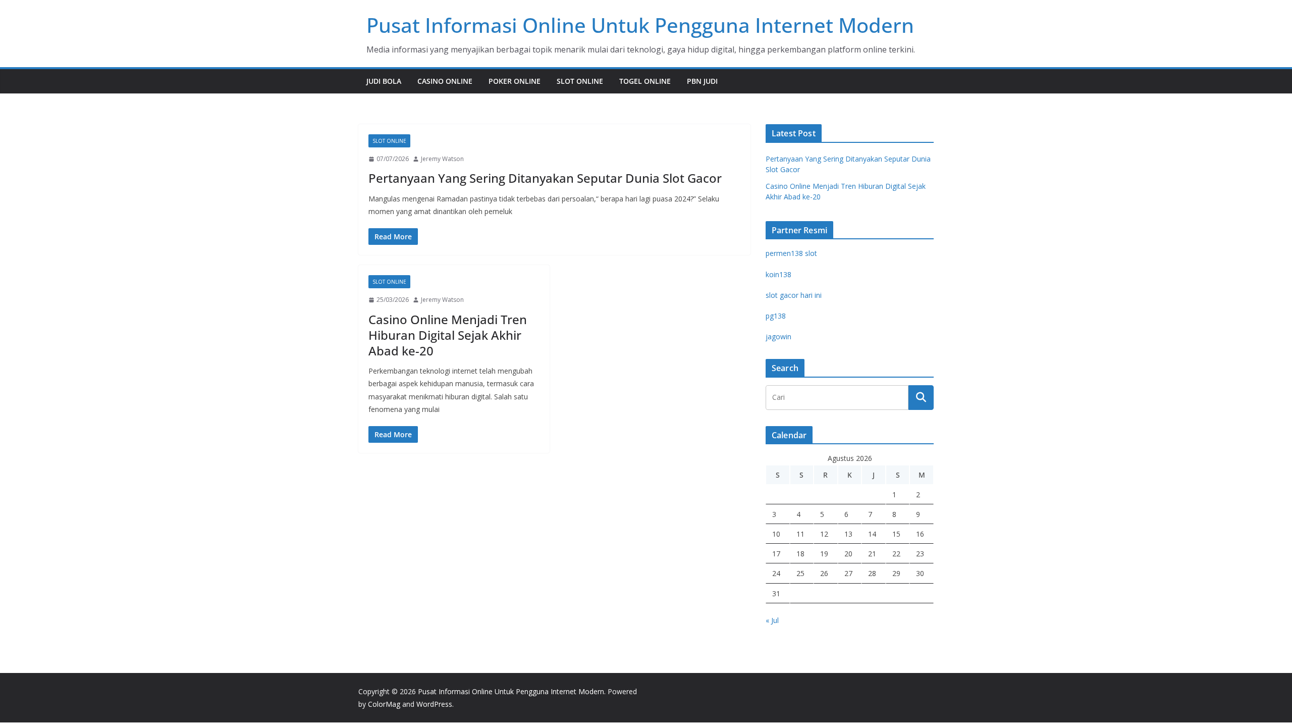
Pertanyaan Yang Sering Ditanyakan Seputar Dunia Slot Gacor (545, 178)
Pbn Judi (702, 81)
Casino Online (444, 81)
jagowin (778, 336)
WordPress (434, 704)
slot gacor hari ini (794, 295)
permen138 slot (791, 253)
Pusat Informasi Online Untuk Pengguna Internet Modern (640, 25)
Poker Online (515, 81)
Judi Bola (383, 81)
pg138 (776, 316)
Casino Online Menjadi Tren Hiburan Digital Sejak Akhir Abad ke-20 (447, 335)
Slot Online (580, 81)
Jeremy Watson (442, 158)
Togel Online (645, 81)
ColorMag (384, 704)
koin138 (778, 274)
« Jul (772, 620)
